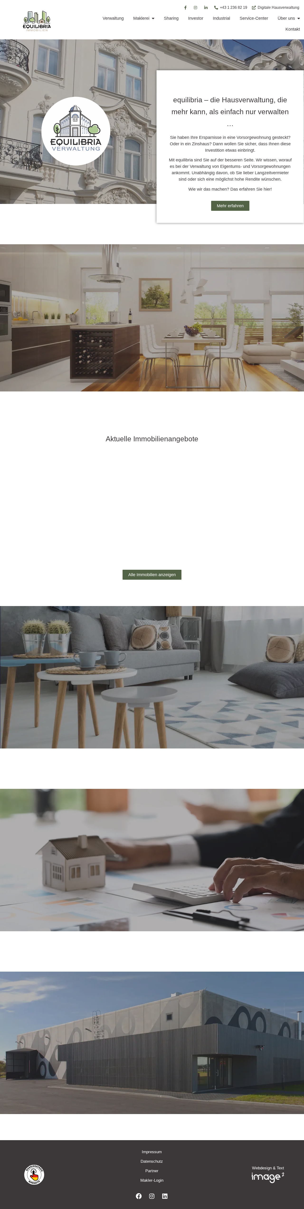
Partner (151, 1171)
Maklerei (141, 18)
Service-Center (254, 18)
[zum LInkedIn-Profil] (165, 1196)
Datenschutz (152, 1161)
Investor (195, 18)
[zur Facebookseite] (139, 1196)
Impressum (152, 1152)
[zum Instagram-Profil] (195, 7)
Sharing (171, 18)
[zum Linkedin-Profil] (206, 7)
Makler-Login (151, 1180)
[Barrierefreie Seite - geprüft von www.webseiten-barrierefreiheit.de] (61, 1174)
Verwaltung (113, 18)
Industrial (221, 18)
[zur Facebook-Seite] (185, 7)
